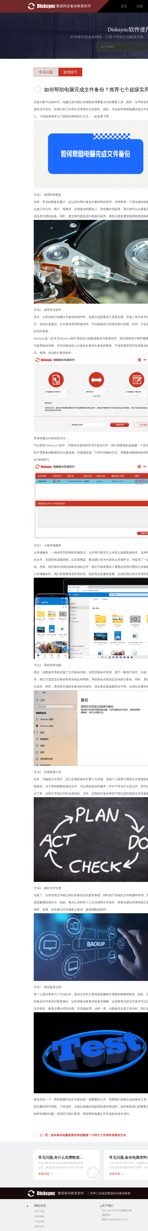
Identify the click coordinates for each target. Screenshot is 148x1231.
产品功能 (39, 1221)
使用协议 (39, 1226)
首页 (124, 6)
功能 (139, 6)
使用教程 (39, 1216)
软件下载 (39, 1211)
